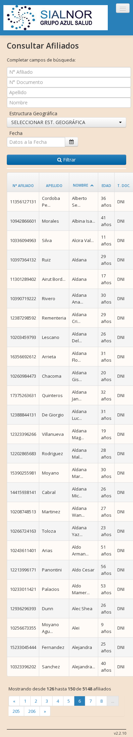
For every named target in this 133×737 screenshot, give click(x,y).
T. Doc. (123, 185)
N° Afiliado (23, 185)
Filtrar (69, 159)
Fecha (16, 133)
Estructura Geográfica (33, 113)
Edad (106, 185)
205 (16, 711)
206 (31, 711)
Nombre (80, 185)
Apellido (54, 185)
